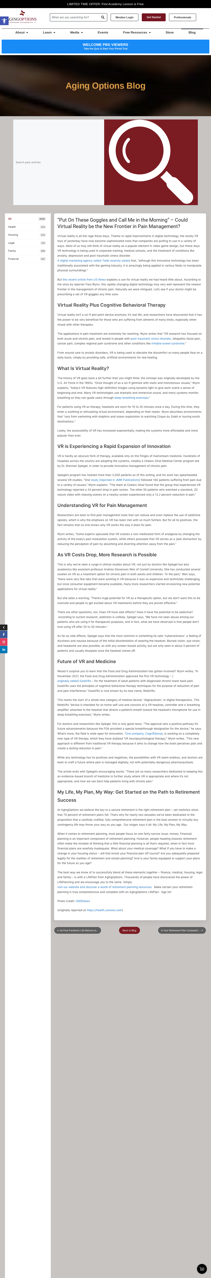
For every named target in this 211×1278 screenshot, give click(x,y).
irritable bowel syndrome (167, 343)
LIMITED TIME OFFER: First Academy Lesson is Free (105, 4)
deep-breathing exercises (131, 397)
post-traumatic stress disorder (151, 338)
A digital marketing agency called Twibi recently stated (93, 260)
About (20, 32)
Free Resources (135, 32)
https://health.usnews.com (104, 910)
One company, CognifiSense (144, 733)
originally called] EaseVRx (74, 681)
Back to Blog (129, 930)
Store (170, 32)
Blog (192, 32)
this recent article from (84, 279)
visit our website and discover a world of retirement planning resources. (104, 887)
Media (74, 32)
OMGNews (83, 901)
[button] (4, 21)
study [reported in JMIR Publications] (115, 480)
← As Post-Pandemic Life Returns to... (77, 930)
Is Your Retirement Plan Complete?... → (182, 930)
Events (103, 32)
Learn (47, 32)
